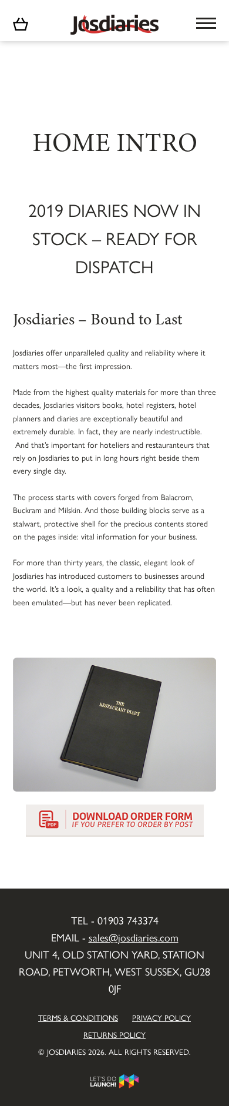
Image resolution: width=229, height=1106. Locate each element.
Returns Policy (114, 1034)
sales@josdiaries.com (134, 937)
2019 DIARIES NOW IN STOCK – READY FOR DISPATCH (114, 238)
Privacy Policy (161, 1017)
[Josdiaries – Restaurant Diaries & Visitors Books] (114, 21)
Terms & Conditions (78, 1017)
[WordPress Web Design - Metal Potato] (114, 1079)
